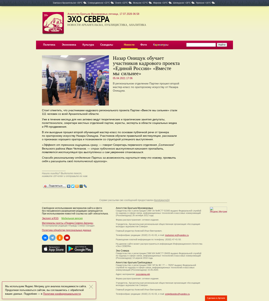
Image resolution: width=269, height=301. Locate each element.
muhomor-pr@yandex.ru (177, 235)
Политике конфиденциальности (62, 293)
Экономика (69, 44)
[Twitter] (73, 185)
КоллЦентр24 (162, 200)
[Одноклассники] (77, 185)
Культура (88, 44)
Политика (49, 44)
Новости (129, 44)
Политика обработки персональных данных (66, 230)
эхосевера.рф (143, 274)
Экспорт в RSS (50, 218)
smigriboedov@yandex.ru (177, 294)
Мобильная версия (72, 218)
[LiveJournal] (85, 185)
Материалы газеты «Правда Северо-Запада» (67, 223)
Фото (143, 44)
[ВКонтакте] (69, 185)
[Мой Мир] (81, 185)
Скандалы (106, 44)
